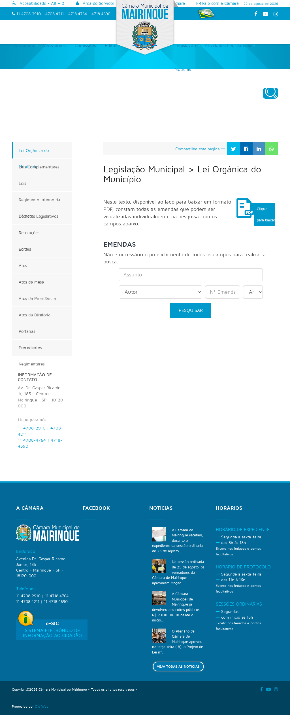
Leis (22, 183)
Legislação (185, 45)
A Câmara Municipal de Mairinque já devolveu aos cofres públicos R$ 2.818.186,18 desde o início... (176, 606)
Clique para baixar (266, 214)
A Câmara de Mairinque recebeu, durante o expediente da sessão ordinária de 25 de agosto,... (177, 540)
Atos (23, 265)
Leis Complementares (39, 166)
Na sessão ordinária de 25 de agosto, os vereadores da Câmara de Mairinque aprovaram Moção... (178, 572)
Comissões (85, 45)
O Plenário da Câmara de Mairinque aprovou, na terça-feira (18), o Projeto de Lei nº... (178, 641)
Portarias (27, 331)
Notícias (182, 69)
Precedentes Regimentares (31, 350)
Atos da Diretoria (34, 314)
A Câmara (25, 45)
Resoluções (29, 232)
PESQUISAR (191, 310)
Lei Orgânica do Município (34, 153)
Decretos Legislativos (38, 216)
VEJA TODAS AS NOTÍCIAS (178, 666)
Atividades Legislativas (228, 45)
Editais (111, 45)
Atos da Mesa (31, 282)
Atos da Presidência (37, 298)
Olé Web (41, 706)
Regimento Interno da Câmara (39, 202)
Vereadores (55, 45)
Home (185, 104)
